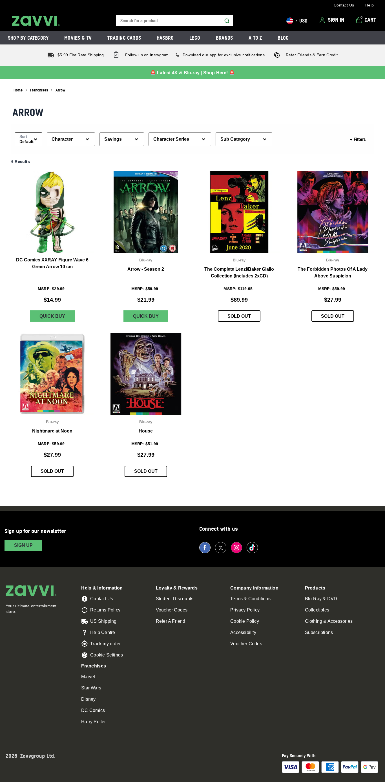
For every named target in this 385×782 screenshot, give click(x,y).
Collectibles (317, 610)
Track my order (105, 643)
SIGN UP (23, 545)
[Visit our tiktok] (252, 547)
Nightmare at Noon (52, 431)
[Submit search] (227, 21)
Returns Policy (105, 610)
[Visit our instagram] (236, 547)
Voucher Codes (172, 610)
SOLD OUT (239, 316)
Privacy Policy (245, 610)
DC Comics (93, 710)
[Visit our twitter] (220, 547)
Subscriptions (319, 632)
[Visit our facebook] (205, 547)
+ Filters (358, 139)
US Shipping (103, 621)
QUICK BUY (52, 316)
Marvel (88, 676)
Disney (88, 699)
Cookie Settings (106, 655)
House (146, 431)
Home (18, 90)
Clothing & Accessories (329, 621)
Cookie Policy (244, 621)
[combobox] (174, 20)
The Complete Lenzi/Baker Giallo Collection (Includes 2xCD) (239, 272)
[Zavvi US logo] (36, 21)
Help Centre (102, 632)
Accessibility (243, 632)
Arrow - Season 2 (145, 269)
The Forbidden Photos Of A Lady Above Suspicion (333, 272)
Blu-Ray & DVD (321, 598)
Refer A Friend (170, 621)
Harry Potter (93, 721)
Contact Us (101, 598)
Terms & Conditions (250, 598)
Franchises (39, 90)
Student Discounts (174, 598)
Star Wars (91, 687)
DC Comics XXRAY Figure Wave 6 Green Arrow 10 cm (52, 263)
